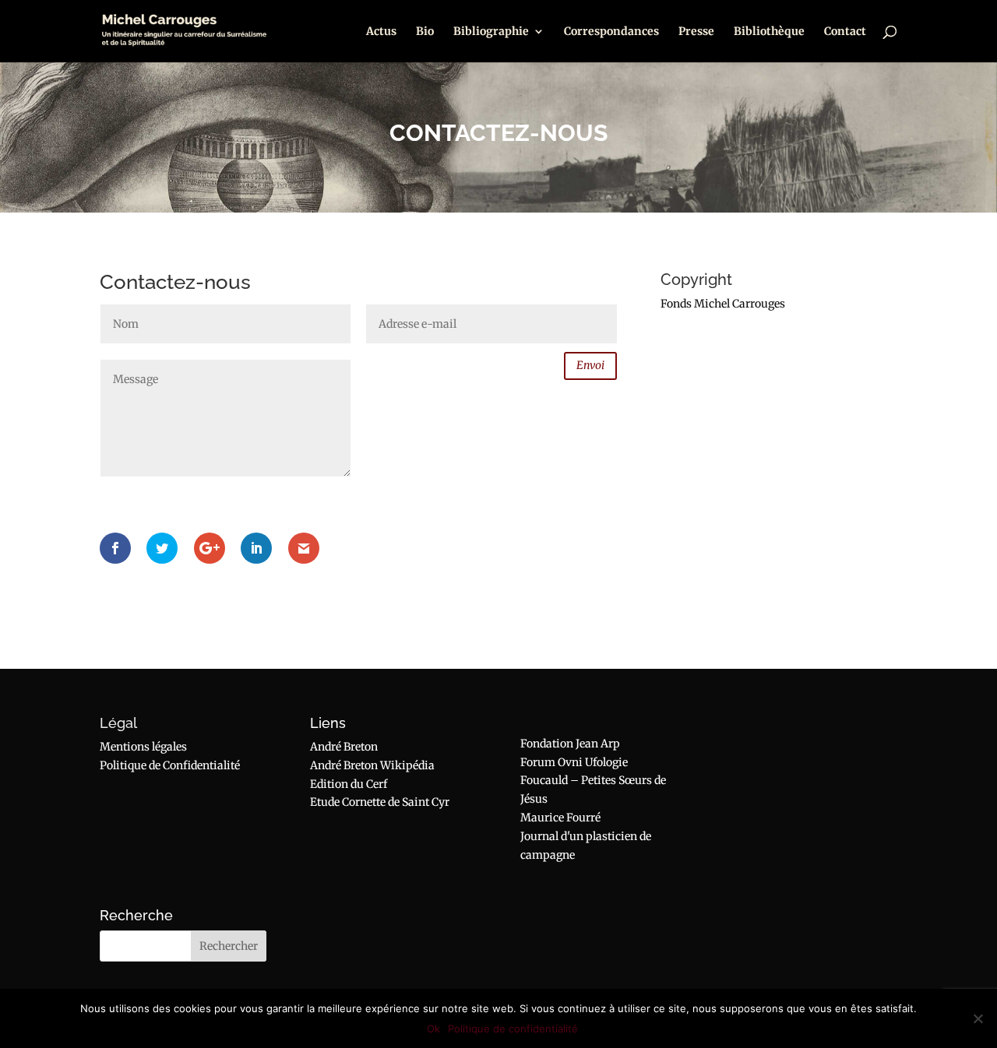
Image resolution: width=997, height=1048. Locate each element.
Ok (433, 1028)
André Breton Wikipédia (372, 765)
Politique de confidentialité (513, 1028)
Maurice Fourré (560, 818)
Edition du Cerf (348, 784)
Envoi (590, 365)
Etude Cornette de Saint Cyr (379, 802)
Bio (425, 32)
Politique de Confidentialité (170, 765)
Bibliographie (491, 32)
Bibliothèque (769, 32)
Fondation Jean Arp (570, 744)
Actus (381, 32)
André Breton (344, 747)
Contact (845, 32)
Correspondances (611, 32)
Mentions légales (143, 747)
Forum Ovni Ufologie (574, 762)
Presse (696, 32)
